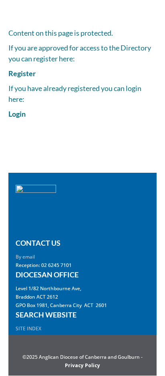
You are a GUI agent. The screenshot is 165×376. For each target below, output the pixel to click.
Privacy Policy (82, 365)
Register (22, 73)
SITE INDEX (28, 328)
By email (25, 256)
